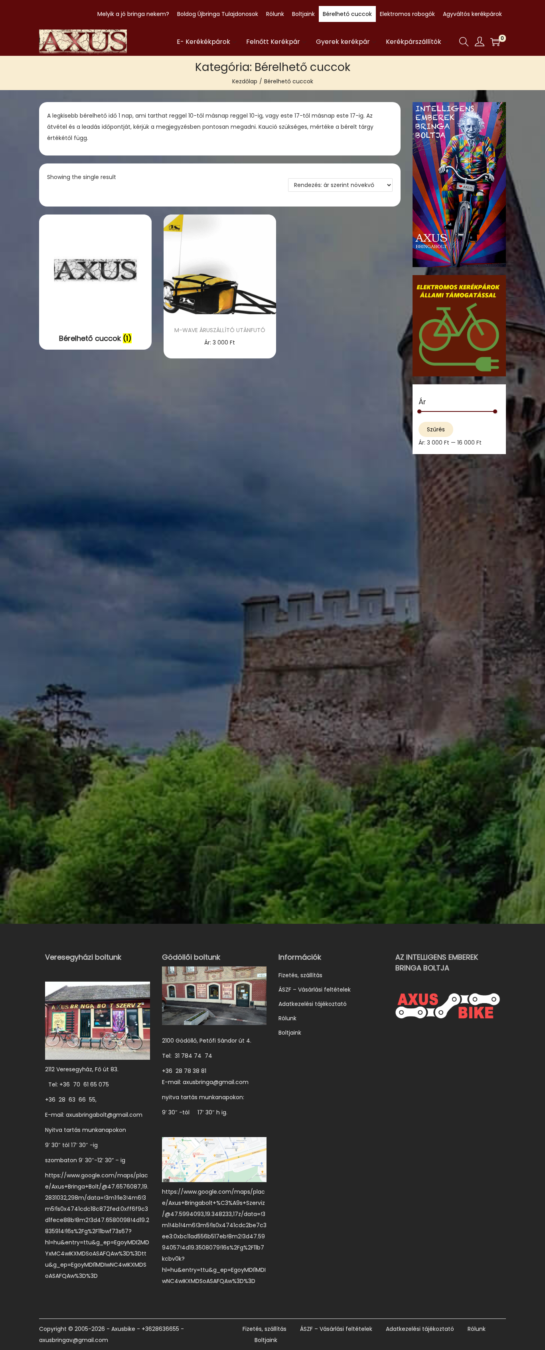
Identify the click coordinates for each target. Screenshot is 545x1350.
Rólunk (275, 14)
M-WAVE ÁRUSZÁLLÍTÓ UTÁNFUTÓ (219, 330)
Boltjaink (303, 14)
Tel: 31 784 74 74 (187, 1056)
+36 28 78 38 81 (188, 1071)
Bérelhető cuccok (347, 14)
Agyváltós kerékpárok (472, 14)
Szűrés (436, 429)
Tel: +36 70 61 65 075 (78, 1084)
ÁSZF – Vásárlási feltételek (314, 990)
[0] (495, 42)
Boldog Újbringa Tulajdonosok (217, 14)
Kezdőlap (244, 81)
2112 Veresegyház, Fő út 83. (81, 1069)
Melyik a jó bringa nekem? (133, 14)
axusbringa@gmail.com (216, 1082)
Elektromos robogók (407, 14)
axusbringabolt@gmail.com (104, 1115)
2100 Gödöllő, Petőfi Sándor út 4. (206, 1041)
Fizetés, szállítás (300, 975)
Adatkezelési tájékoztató (312, 1004)
